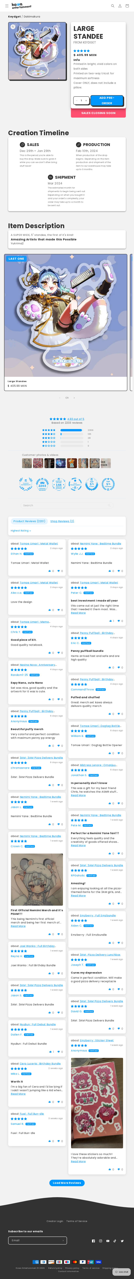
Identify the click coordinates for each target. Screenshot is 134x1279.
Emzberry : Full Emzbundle (98, 915)
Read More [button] (78, 613)
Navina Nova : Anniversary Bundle (33, 666)
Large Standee (17, 381)
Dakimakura (32, 16)
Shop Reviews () (62, 521)
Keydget (14, 16)
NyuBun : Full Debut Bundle (38, 1024)
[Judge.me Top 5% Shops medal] (91, 484)
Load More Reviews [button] (67, 1183)
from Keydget (85, 42)
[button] (6, 5)
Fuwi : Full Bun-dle (32, 1114)
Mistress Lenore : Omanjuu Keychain (93, 767)
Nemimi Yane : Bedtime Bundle (100, 544)
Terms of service (90, 1268)
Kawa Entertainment (26, 1268)
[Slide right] (74, 397)
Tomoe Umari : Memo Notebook (30, 623)
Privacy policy (72, 1268)
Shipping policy (110, 1268)
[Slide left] (59, 397)
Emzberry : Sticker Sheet (97, 1040)
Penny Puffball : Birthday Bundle (92, 634)
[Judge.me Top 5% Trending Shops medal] (108, 484)
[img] (67, 419)
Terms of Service (76, 1221)
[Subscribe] (63, 1241)
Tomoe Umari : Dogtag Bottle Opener (95, 727)
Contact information (68, 1271)
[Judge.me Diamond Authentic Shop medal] (25, 484)
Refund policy (55, 1268)
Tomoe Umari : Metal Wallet (39, 544)
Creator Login (55, 1221)
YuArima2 (17, 243)
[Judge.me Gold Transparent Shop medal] (75, 484)
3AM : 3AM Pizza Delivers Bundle (41, 758)
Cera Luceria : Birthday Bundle (40, 1064)
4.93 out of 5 (75, 419)
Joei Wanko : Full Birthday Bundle (33, 948)
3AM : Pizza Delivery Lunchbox (100, 955)
